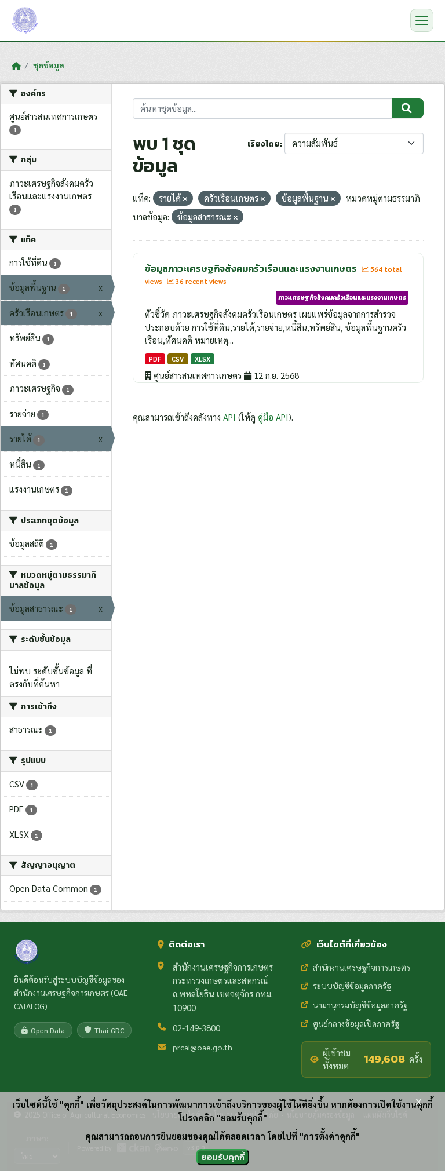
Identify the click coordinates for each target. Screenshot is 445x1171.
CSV (178, 359)
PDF (155, 359)
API (229, 416)
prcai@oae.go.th (202, 1047)
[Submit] (408, 108)
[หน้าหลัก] (16, 65)
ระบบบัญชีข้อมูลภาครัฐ (352, 985)
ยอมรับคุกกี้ (223, 1156)
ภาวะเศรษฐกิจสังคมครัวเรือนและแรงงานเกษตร (342, 297)
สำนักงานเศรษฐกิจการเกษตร (361, 967)
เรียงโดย (263, 144)
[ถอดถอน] (185, 199)
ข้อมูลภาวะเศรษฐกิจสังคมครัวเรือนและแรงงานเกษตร (252, 268)
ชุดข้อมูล (48, 65)
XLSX (202, 359)
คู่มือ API (273, 416)
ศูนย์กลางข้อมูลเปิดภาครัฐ (356, 1023)
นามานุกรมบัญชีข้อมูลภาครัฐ (360, 1004)
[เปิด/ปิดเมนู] (421, 20)
